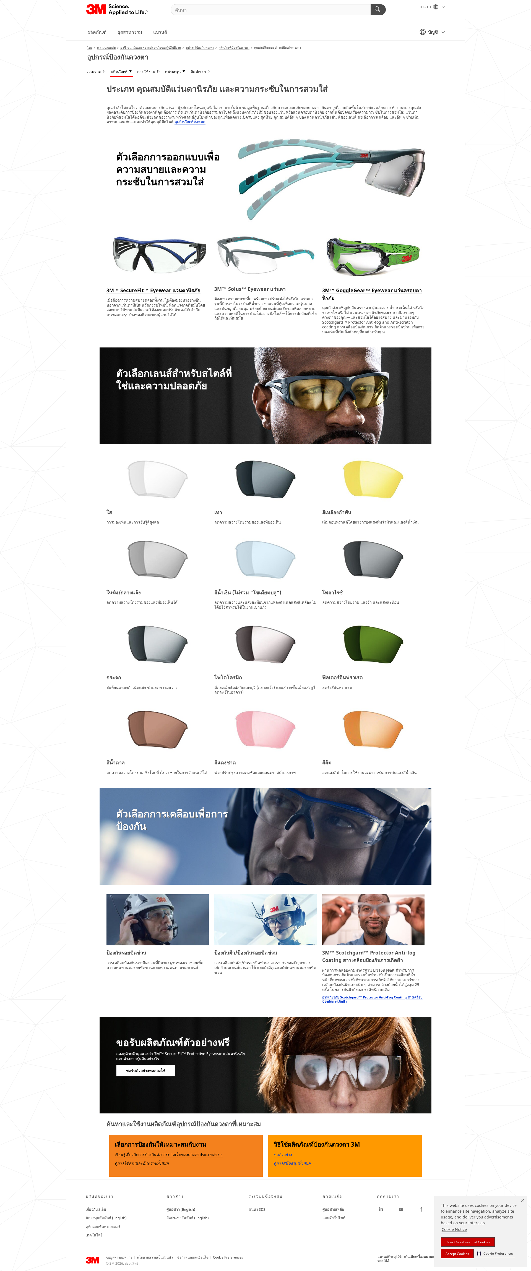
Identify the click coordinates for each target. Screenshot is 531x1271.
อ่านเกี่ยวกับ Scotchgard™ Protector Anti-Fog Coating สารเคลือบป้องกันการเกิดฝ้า (372, 999)
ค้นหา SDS (257, 1209)
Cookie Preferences (228, 1257)
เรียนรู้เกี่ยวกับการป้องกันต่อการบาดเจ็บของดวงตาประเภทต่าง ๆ (169, 1154)
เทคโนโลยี (94, 1235)
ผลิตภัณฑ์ (97, 32)
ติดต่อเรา (198, 71)
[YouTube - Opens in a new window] (401, 1209)
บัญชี (433, 32)
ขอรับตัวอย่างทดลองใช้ (145, 1070)
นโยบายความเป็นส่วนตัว (155, 1257)
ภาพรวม (94, 71)
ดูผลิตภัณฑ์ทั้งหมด (190, 121)
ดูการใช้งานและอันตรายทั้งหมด (142, 1163)
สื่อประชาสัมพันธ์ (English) (187, 1217)
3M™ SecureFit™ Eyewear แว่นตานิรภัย (153, 290)
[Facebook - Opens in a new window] (421, 1209)
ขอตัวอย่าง (283, 1154)
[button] (495, 1253)
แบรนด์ (160, 32)
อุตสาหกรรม (130, 32)
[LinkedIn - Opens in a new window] (381, 1209)
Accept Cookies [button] (457, 1253)
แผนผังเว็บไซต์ (333, 1217)
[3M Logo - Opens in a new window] (117, 9)
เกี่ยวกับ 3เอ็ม (96, 1209)
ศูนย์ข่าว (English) (180, 1209)
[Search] (378, 9)
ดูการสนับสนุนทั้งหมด (292, 1163)
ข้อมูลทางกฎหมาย (119, 1257)
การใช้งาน (146, 71)
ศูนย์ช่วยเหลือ (333, 1209)
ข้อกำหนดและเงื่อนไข (193, 1257)
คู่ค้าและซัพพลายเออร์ (103, 1226)
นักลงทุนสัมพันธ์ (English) (106, 1217)
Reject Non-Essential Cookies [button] (468, 1242)
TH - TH (425, 7)
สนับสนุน (173, 71)
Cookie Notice (454, 1229)
